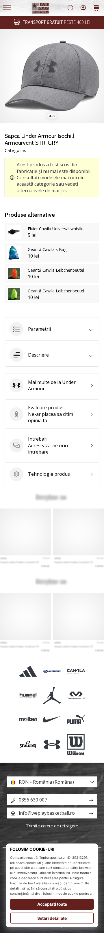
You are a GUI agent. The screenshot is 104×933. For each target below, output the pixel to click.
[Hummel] (28, 695)
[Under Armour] (52, 744)
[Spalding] (28, 744)
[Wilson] (76, 744)
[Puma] (76, 719)
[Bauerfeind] (52, 671)
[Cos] (96, 8)
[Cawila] (76, 671)
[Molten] (28, 719)
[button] (52, 328)
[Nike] (52, 719)
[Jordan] (52, 695)
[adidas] (28, 671)
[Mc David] (76, 695)
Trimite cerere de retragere (52, 826)
